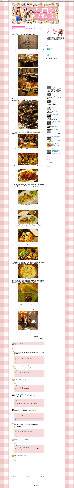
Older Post (42, 476)
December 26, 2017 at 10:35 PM (25, 394)
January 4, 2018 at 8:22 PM (27, 387)
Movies (48, 53)
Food (15, 344)
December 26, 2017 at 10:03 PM (23, 379)
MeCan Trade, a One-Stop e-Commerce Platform (55, 108)
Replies (17, 356)
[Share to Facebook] (22, 343)
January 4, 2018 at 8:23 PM (27, 431)
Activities (48, 47)
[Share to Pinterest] (23, 343)
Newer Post (14, 476)
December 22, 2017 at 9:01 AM (24, 365)
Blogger (39, 485)
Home (28, 476)
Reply (15, 354)
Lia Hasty (16, 379)
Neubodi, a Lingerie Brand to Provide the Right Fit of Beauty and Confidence (56, 87)
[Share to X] (21, 343)
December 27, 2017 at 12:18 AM (23, 439)
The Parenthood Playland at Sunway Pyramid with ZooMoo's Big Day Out (55, 122)
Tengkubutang (16, 394)
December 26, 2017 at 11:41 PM (26, 409)
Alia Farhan (16, 365)
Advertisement (49, 48)
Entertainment (49, 50)
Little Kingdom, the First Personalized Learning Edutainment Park (55, 151)
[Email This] (19, 343)
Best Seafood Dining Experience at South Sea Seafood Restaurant (55, 115)
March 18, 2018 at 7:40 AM (22, 455)
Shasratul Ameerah (17, 409)
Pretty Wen (48, 163)
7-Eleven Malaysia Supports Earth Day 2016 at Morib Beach (56, 137)
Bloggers (48, 49)
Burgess (15, 455)
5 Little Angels (19, 358)
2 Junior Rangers (49, 162)
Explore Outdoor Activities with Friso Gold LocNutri (56, 93)
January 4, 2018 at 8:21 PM (27, 358)
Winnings (48, 55)
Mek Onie (16, 439)
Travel (48, 54)
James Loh (48, 161)
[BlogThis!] (20, 343)
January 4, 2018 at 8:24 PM (27, 447)
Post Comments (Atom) (20, 478)
